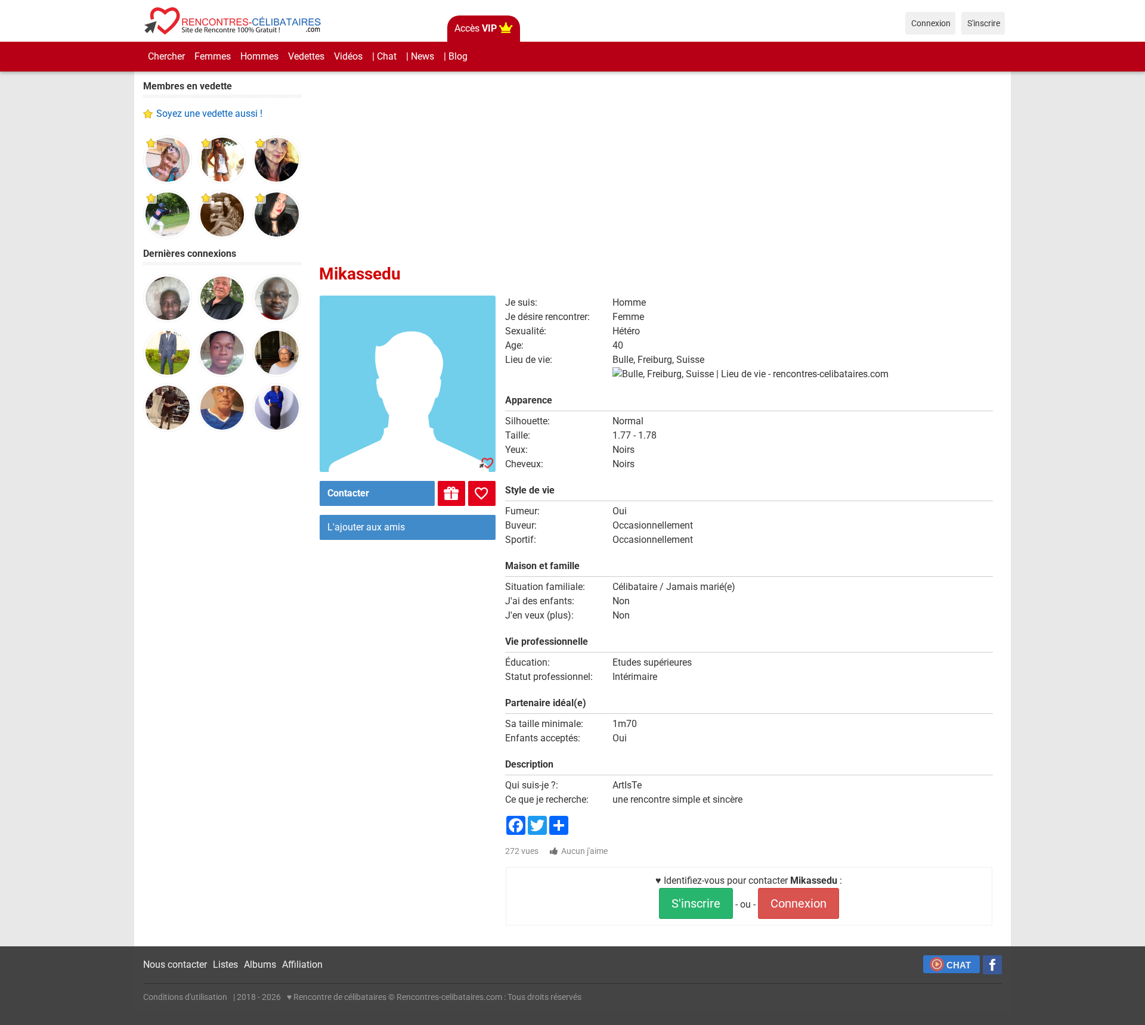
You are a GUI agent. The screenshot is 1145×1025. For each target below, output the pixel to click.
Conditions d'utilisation (185, 997)
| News (420, 56)
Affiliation (302, 964)
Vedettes (306, 56)
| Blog (456, 56)
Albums (260, 964)
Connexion (798, 903)
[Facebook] (992, 964)
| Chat (384, 56)
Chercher (166, 56)
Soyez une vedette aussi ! (209, 113)
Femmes (212, 56)
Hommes (259, 56)
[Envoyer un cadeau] (451, 493)
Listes (225, 964)
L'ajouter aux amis (366, 527)
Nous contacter (175, 964)
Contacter (348, 493)
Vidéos (348, 56)
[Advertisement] (222, 626)
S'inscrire (695, 903)
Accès (475, 28)
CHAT (958, 965)
